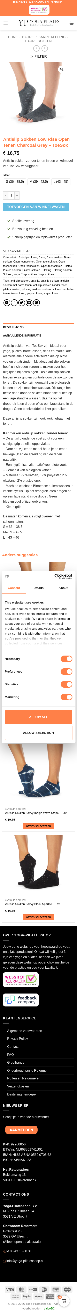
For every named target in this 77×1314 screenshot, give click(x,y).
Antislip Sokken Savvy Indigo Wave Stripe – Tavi (36, 812)
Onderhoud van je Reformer (27, 1070)
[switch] (66, 671)
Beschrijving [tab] (13, 327)
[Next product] (36, 48)
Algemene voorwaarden (24, 1031)
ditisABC (49, 1308)
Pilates (68, 265)
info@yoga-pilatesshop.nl (25, 1261)
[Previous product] (44, 48)
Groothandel (16, 1062)
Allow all (38, 717)
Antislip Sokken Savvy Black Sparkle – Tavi (32, 904)
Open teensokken (23, 261)
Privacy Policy (17, 1038)
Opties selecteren (38, 826)
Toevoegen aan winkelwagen (36, 207)
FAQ (10, 1054)
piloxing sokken (31, 289)
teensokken (18, 293)
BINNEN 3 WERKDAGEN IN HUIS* (37, 1)
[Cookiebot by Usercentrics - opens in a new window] (54, 576)
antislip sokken (50, 280)
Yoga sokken (29, 274)
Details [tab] (38, 588)
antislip (35, 280)
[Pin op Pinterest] (36, 302)
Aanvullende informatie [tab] (22, 335)
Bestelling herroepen (22, 1094)
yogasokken (51, 293)
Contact (12, 1046)
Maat (6, 175)
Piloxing (46, 270)
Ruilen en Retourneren (23, 1078)
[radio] (15, 182)
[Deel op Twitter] (21, 302)
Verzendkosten (18, 1086)
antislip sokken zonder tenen (50, 285)
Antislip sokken (28, 257)
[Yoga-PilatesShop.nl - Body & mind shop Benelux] (38, 23)
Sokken (7, 274)
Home (13, 37)
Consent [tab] (14, 588)
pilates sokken (11, 289)
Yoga (17, 274)
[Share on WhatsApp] (6, 302)
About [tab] (63, 588)
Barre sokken (38, 41)
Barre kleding (52, 37)
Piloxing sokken (62, 270)
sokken (46, 289)
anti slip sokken (19, 280)
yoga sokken (34, 293)
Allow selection (38, 732)
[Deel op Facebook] (14, 302)
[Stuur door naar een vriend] (29, 302)
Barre (28, 37)
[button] (5, 23)
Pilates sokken (12, 270)
